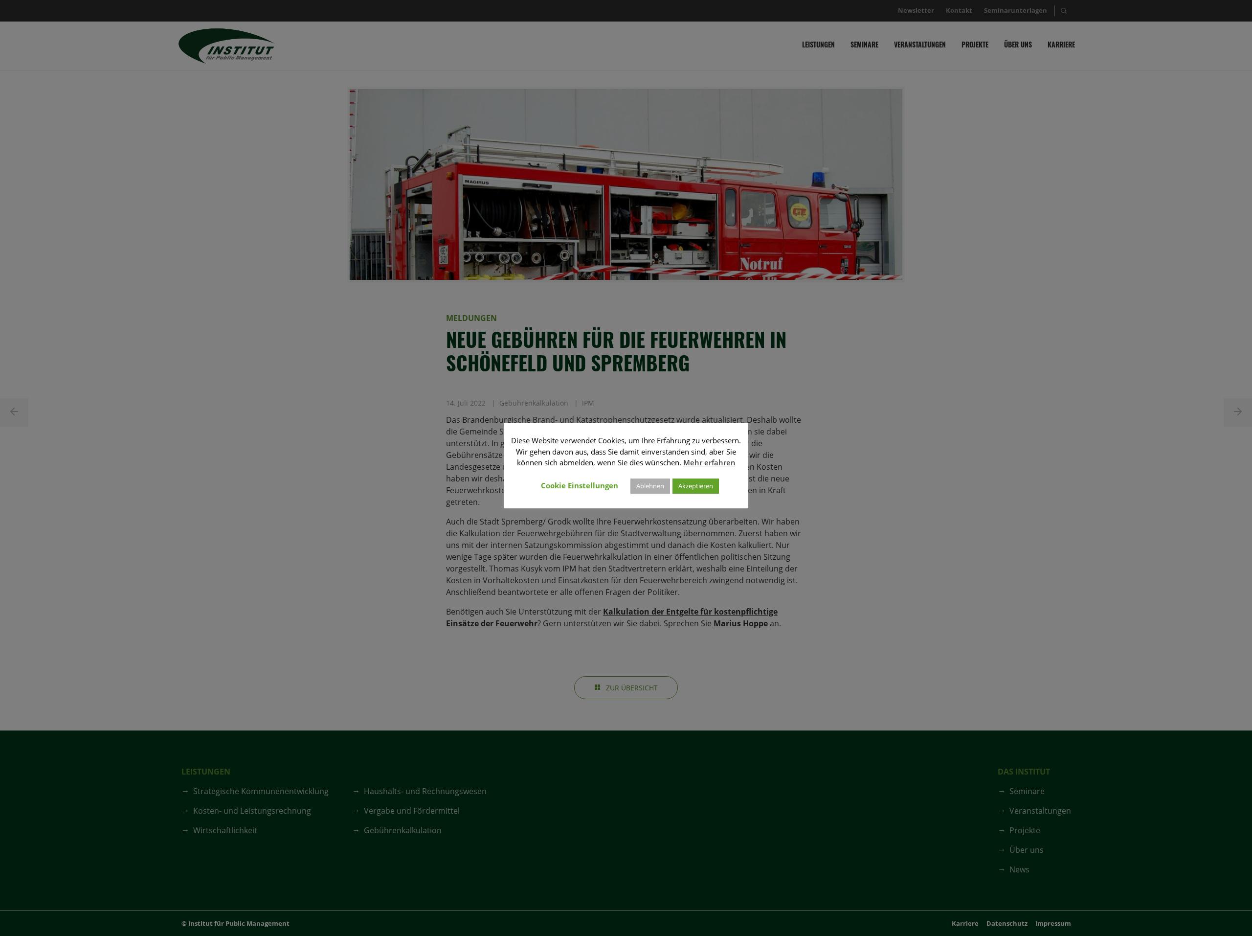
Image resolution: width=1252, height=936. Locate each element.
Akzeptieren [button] (695, 485)
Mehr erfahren (709, 462)
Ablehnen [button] (650, 485)
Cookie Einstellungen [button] (579, 485)
